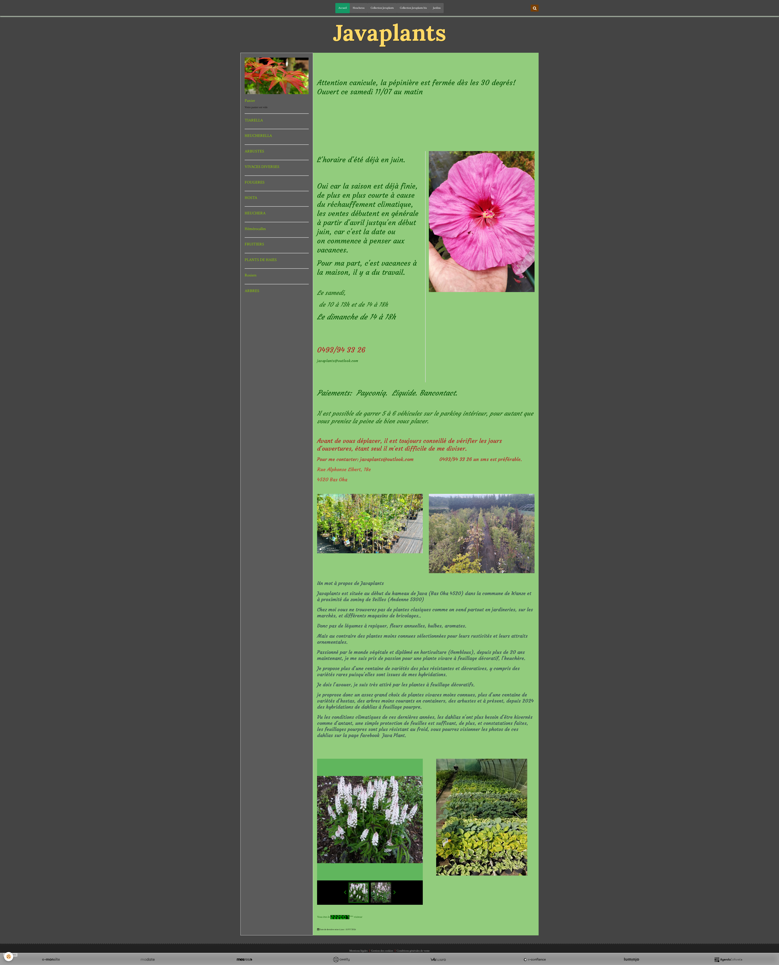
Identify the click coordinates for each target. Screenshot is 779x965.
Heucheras (359, 8)
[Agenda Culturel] (728, 959)
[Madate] (147, 959)
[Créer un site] (51, 959)
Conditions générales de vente (413, 951)
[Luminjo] (631, 959)
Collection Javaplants (382, 8)
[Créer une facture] (438, 959)
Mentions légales (358, 951)
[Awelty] (341, 959)
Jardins (437, 8)
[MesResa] (244, 959)
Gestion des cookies (382, 951)
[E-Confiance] (535, 959)
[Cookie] (8, 956)
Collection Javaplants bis (413, 8)
